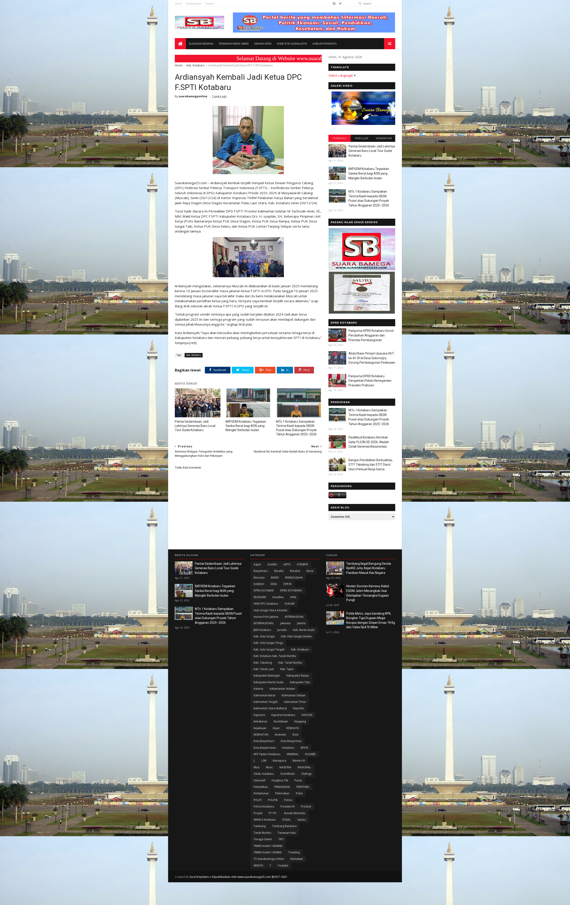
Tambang (260, 826)
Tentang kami (193, 3)
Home (178, 3)
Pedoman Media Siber (234, 43)
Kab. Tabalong (263, 662)
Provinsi (306, 806)
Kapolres (259, 715)
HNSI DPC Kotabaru (266, 603)
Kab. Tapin (286, 669)
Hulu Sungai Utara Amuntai (270, 610)
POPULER (361, 138)
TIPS (280, 839)
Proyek (258, 813)
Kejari (276, 728)
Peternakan (282, 793)
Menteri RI (299, 760)
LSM (263, 760)
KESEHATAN (261, 734)
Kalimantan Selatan (293, 695)
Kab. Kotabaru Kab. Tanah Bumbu (275, 656)
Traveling (294, 852)
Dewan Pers (262, 43)
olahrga (306, 774)
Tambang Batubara (284, 826)
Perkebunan (261, 793)
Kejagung (300, 721)
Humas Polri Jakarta (266, 617)
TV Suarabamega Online (269, 859)
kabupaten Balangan (267, 675)
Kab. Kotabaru (195, 65)
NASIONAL (304, 767)
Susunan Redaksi (201, 43)
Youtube (283, 865)
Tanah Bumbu (262, 833)
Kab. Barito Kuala (304, 630)
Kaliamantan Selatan (282, 689)
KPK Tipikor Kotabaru (267, 754)
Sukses (301, 819)
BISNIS (275, 577)
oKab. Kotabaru (264, 774)
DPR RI (287, 584)
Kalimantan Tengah (266, 702)
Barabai (295, 571)
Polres (288, 800)
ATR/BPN (302, 564)
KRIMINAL (293, 754)
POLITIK (273, 800)
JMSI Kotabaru (262, 630)
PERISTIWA (302, 787)
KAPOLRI (307, 715)
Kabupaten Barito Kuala (268, 682)
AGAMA (272, 564)
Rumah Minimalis (294, 813)
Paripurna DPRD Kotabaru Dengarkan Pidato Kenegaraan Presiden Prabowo (369, 380)
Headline (278, 597)
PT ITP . (273, 813)
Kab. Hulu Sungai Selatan (296, 636)
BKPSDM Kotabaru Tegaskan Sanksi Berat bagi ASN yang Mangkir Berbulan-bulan (246, 426)
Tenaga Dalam (263, 839)
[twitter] (340, 3)
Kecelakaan (281, 721)
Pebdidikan (261, 787)
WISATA (258, 865)
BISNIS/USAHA (294, 577)
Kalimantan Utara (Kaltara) (270, 708)
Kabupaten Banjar (297, 675)
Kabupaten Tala (300, 682)
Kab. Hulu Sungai (264, 636)
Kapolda (298, 708)
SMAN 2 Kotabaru (265, 819)
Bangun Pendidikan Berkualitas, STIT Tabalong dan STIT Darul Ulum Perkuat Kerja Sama (370, 464)
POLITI (258, 800)
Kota (295, 734)
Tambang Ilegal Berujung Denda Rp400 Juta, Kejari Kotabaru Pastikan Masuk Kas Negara (368, 568)
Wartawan (296, 859)
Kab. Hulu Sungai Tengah (269, 649)
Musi (256, 767)
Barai (310, 571)
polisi (299, 793)
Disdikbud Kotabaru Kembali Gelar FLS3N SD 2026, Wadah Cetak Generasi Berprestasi (368, 442)
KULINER (310, 754)
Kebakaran (260, 721)
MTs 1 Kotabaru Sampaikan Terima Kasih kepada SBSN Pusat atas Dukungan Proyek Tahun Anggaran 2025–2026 (296, 428)
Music (269, 767)
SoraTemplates (199, 877)
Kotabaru (288, 748)
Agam (257, 564)
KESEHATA (292, 728)
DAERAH (259, 584)
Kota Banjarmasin (265, 748)
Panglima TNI (280, 780)
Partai (298, 780)
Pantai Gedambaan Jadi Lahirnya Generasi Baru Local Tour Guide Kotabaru (195, 426)
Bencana (259, 577)
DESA (274, 584)
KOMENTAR (384, 138)
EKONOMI (260, 597)
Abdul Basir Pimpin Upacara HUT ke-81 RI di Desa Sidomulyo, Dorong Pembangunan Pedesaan (371, 358)
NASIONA (285, 767)
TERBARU (339, 138)
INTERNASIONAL (264, 623)
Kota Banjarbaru (264, 741)
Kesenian (280, 734)
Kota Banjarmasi (291, 741)
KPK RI (304, 748)
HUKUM (289, 603)
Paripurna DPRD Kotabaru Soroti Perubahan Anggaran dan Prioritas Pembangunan (371, 335)
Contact (209, 3)
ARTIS (286, 564)
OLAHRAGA (287, 774)
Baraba (279, 571)
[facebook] (334, 3)
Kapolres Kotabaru (283, 715)
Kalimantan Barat (264, 695)
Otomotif (259, 780)
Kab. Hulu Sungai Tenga (268, 643)
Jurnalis (282, 630)
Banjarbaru (261, 571)
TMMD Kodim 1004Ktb (268, 852)
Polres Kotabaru (264, 806)
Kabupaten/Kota (325, 43)
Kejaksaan (260, 728)
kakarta (258, 689)
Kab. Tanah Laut (264, 669)
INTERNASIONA (294, 617)
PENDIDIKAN (282, 787)
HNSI (293, 597)
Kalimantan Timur (295, 702)
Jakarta (301, 623)
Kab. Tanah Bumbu (290, 662)
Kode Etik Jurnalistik (292, 43)
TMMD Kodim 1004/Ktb (268, 846)
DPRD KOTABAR (264, 590)
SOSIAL (286, 819)
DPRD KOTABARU (291, 590)
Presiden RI (288, 806)
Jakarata (285, 623)
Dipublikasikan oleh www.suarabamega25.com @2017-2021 (249, 877)
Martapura (279, 760)
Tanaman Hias (287, 833)
